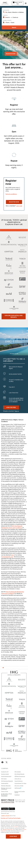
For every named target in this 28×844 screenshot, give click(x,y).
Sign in (17, 411)
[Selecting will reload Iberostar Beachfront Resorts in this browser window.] (9, 712)
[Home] (3, 667)
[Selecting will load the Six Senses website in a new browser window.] (9, 679)
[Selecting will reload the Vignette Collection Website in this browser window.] (22, 686)
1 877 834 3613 (20, 801)
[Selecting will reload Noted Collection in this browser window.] (9, 699)
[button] (25, 3)
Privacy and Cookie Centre (20, 792)
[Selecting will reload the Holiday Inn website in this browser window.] (9, 725)
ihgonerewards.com (7, 556)
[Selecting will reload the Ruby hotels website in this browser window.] (9, 705)
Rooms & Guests (7, 20)
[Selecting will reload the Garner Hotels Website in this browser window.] (22, 725)
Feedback (17, 795)
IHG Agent (4, 778)
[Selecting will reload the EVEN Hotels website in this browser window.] (9, 719)
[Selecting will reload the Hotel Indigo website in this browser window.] (22, 692)
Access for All (4, 771)
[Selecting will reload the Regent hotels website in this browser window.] (22, 679)
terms (16, 826)
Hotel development (6, 776)
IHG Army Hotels (19, 785)
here (12, 555)
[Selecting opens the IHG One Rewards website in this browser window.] (14, 750)
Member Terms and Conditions (6, 788)
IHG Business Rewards (7, 781)
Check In (5, 15)
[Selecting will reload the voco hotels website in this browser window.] (22, 699)
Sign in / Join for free (18, 3)
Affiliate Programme (20, 776)
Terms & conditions (11, 194)
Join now (19, 206)
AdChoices (17, 788)
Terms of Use (4, 791)
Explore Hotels (5, 774)
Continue (13, 836)
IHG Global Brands (19, 774)
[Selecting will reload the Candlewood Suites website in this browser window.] (14, 745)
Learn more (5, 815)
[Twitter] (6, 762)
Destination (6, 10)
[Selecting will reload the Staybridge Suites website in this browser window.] (9, 738)
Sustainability (4, 783)
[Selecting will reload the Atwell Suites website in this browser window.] (22, 732)
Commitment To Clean (20, 783)
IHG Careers (18, 771)
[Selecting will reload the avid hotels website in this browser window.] (9, 732)
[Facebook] (3, 762)
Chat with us (18, 778)
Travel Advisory (19, 781)
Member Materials (5, 785)
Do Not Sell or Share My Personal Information (6, 795)
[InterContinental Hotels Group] (5, 3)
